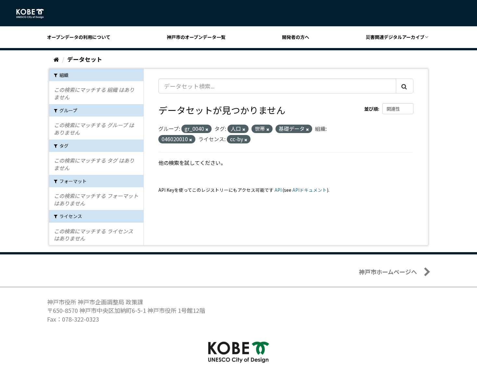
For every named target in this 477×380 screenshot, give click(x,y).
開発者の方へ (295, 37)
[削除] (206, 129)
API (278, 190)
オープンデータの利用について (78, 37)
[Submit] (404, 86)
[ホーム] (56, 59)
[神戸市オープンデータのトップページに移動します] (33, 13)
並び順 (371, 108)
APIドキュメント (309, 190)
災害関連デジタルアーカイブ (395, 37)
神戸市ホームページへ (388, 271)
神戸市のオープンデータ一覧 (196, 37)
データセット (84, 59)
